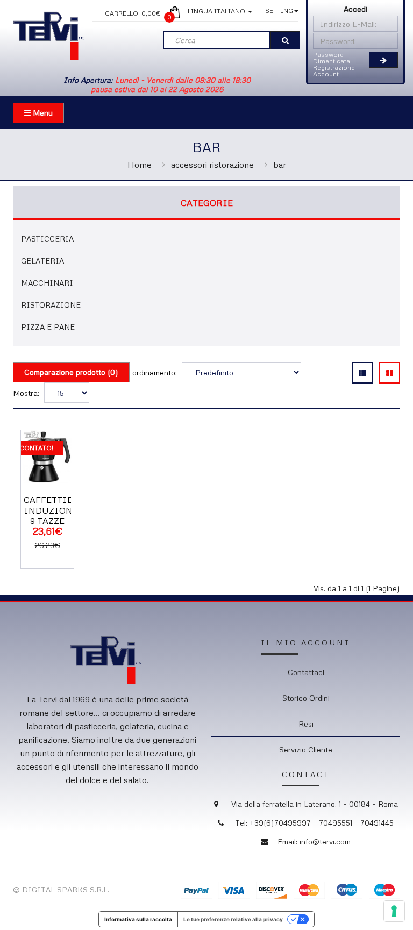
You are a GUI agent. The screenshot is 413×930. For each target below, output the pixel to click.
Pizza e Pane (48, 326)
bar (279, 164)
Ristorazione (51, 304)
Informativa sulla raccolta (138, 919)
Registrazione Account (334, 70)
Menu (42, 112)
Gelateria (42, 260)
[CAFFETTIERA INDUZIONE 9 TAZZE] (47, 455)
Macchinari (47, 282)
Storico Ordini (306, 697)
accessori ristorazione (212, 164)
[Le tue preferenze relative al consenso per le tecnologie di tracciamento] (394, 911)
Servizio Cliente (305, 749)
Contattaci (306, 672)
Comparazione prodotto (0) (71, 372)
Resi (306, 723)
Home (139, 164)
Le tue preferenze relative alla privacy (233, 919)
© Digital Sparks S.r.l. (61, 889)
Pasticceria (47, 238)
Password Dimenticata (331, 58)
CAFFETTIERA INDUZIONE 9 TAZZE (54, 510)
